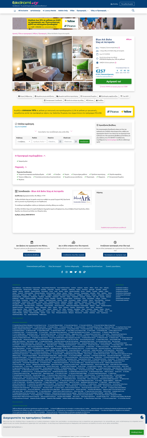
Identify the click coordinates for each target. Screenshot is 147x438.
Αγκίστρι (73, 287)
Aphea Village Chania (110, 393)
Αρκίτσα (21, 291)
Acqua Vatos (111, 359)
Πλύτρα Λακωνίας (17, 309)
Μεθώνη (70, 302)
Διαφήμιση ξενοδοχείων (92, 266)
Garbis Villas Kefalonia (18, 348)
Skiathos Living (16, 355)
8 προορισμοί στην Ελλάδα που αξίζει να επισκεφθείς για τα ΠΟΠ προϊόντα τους (33, 410)
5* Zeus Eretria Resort (60, 328)
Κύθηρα (98, 298)
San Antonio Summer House (44, 361)
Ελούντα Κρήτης (50, 293)
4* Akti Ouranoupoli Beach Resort (21, 359)
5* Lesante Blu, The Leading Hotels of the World (40, 384)
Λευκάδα (85, 300)
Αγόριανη (79, 287)
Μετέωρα (91, 302)
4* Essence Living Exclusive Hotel (90, 361)
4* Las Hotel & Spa (61, 359)
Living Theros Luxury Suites (75, 375)
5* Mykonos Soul (124, 378)
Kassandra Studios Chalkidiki (37, 398)
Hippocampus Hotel (48, 373)
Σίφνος (20, 311)
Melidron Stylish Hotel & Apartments (72, 398)
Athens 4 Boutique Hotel (102, 364)
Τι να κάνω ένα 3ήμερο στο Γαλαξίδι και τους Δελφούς (115, 410)
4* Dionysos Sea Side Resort (34, 386)
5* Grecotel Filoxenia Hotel (55, 325)
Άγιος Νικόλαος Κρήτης (63, 287)
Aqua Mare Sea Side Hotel (114, 355)
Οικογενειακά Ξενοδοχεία (123, 298)
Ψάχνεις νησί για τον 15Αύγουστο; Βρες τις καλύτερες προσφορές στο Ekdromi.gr (68, 412)
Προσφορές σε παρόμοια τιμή (115, 255)
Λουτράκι (34, 302)
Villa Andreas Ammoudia (60, 361)
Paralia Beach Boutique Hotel (36, 350)
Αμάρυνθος (51, 289)
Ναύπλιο (95, 304)
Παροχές (19, 167)
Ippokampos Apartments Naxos (89, 382)
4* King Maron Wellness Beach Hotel (38, 357)
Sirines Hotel (15, 344)
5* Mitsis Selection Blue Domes (30, 369)
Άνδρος (78, 289)
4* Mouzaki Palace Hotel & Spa (47, 334)
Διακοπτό (20, 293)
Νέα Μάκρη (102, 304)
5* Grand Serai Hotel (79, 327)
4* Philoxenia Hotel (102, 337)
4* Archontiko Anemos (124, 398)
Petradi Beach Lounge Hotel (34, 382)
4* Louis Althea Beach (45, 391)
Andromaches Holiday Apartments (109, 378)
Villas (72, 10)
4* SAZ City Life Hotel (72, 339)
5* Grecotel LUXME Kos (85, 325)
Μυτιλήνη (70, 304)
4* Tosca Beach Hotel (73, 328)
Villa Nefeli (99, 369)
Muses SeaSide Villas (115, 339)
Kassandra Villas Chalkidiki (54, 398)
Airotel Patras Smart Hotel (120, 348)
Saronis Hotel (86, 350)
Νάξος (76, 304)
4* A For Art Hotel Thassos (57, 352)
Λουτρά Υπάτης (26, 302)
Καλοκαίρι (36, 10)
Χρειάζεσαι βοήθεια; (31, 255)
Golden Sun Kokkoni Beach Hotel (21, 337)
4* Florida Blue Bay (102, 330)
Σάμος (83, 309)
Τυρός (48, 312)
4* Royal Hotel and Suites (99, 359)
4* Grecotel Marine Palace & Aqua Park (104, 325)
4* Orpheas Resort (36, 387)
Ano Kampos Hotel (17, 366)
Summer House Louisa (53, 366)
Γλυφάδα (94, 291)
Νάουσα (81, 304)
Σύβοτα (77, 311)
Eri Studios (126, 371)
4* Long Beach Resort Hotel (123, 327)
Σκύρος (48, 311)
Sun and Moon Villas (74, 361)
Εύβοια (70, 293)
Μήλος (103, 302)
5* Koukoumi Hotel (108, 369)
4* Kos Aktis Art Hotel (61, 373)
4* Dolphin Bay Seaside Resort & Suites (79, 332)
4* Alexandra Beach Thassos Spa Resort (40, 353)
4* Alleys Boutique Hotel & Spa (92, 398)
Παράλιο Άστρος (29, 307)
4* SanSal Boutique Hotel (68, 368)
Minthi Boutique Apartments (20, 353)
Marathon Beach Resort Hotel (101, 353)
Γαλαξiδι (88, 291)
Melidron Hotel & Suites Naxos (113, 362)
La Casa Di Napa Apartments (20, 361)
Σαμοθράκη (77, 309)
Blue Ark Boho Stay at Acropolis (47, 191)
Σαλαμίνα (69, 309)
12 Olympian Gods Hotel (97, 336)
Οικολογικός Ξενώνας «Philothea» (107, 352)
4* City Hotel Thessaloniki (19, 350)
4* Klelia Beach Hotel (18, 332)
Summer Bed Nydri (81, 389)
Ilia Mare (28, 364)
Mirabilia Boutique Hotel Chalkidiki (73, 353)
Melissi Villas (118, 380)
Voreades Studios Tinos (102, 396)
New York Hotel (80, 368)
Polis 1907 (104, 387)
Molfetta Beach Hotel (70, 378)
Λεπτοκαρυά (72, 300)
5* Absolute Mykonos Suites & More (22, 352)
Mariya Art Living (17, 377)
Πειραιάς (72, 307)
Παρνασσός (43, 307)
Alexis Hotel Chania (89, 375)
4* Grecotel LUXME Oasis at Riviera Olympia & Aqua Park (64, 337)
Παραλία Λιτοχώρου (17, 307)
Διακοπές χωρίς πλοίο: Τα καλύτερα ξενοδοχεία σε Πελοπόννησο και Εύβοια (111, 408)
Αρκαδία (14, 291)
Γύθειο (106, 291)
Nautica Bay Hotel (109, 327)
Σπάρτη (59, 311)
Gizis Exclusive (16, 369)
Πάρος (49, 307)
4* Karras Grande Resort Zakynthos (54, 343)
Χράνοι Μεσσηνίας (33, 314)
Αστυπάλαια (44, 291)
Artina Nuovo (16, 371)
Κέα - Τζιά (95, 296)
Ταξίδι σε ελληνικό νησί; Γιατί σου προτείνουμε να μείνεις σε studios (30, 408)
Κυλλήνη (104, 298)
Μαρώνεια (64, 302)
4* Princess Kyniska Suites (71, 357)
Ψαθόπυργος (43, 314)
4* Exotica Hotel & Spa (87, 328)
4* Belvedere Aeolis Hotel (99, 355)
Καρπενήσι (55, 296)
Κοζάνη (22, 298)
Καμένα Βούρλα (16, 296)
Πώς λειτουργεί (55, 266)
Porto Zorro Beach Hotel (47, 336)
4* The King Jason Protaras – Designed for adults (108, 394)
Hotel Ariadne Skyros (72, 386)
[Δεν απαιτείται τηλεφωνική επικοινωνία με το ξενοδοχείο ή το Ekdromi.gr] (115, 62)
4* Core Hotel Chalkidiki (75, 355)
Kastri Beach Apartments (88, 396)
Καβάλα (49, 295)
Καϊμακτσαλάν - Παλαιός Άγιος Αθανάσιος (64, 295)
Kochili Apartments (109, 350)
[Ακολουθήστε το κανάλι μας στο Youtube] (71, 272)
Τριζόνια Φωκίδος (17, 312)
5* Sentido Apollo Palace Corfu (42, 371)
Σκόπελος (41, 311)
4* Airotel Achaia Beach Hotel (120, 328)
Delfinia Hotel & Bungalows (62, 384)
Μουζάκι (23, 304)
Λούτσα (40, 302)
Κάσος (68, 296)
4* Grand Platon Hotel (43, 330)
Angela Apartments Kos (104, 384)
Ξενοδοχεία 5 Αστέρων (122, 287)
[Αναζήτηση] (133, 10)
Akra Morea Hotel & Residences (114, 336)
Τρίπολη (43, 312)
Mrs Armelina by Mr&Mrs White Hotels (54, 386)
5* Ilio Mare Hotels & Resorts (102, 328)
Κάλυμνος (108, 295)
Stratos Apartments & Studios (51, 368)
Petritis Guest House (119, 361)
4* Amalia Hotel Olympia (46, 341)
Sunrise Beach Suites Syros (120, 384)
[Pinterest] (80, 272)
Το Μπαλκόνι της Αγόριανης (41, 352)
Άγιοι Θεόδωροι (16, 287)
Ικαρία (34, 295)
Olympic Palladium (108, 380)
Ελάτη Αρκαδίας (29, 293)
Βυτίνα (83, 291)
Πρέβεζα (38, 309)
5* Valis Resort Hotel (40, 327)
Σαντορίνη (89, 309)
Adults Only (63, 10)
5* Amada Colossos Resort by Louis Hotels (23, 393)
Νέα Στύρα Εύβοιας (17, 305)
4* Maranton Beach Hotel (58, 330)
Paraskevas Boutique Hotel (60, 371)
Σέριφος (96, 309)
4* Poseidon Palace (53, 327)
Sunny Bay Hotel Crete (56, 357)
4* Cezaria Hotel (82, 344)
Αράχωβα (91, 289)
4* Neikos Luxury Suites (102, 346)
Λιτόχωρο (107, 300)
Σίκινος (14, 311)
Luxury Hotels (50, 10)
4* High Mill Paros (127, 339)
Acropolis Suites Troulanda (94, 366)
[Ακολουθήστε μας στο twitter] (76, 272)
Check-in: (51, 138)
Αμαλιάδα (43, 289)
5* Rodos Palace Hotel (102, 339)
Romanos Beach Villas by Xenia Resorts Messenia (25, 396)
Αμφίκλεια (64, 289)
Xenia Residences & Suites (79, 384)
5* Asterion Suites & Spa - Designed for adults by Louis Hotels (58, 377)
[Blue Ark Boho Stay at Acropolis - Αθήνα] (42, 58)
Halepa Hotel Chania (114, 382)
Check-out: (66, 138)
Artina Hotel (86, 355)
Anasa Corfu (118, 371)
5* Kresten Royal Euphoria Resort (97, 373)
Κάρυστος (62, 296)
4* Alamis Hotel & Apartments (60, 362)
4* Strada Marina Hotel (18, 378)
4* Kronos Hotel (43, 332)
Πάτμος (55, 307)
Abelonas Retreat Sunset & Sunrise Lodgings (64, 393)
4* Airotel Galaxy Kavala (105, 343)
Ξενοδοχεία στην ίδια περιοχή (73, 255)
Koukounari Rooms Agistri (19, 357)
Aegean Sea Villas (38, 380)
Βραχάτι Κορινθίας (74, 291)
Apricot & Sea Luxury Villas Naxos (51, 389)
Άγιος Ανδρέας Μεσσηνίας (49, 287)
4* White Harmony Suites (51, 380)
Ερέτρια (59, 293)
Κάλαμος (94, 295)
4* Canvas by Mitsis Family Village (78, 373)
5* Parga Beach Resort (122, 359)
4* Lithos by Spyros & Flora (67, 380)
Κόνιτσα (46, 298)
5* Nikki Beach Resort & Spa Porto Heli (23, 343)
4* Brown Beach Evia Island (19, 336)
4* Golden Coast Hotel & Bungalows (42, 328)
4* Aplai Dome (112, 373)
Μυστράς (63, 304)
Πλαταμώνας (99, 307)
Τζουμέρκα (100, 311)
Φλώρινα (71, 312)
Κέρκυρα (108, 296)
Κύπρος (32, 300)
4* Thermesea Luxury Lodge (86, 369)
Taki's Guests (76, 396)
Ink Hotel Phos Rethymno (44, 393)
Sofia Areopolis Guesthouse (48, 396)
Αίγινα (96, 287)
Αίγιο (101, 287)
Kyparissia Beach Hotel (84, 359)
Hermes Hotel (127, 368)
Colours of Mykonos (92, 378)
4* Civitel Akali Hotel (119, 375)
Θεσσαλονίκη (16, 295)
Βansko (61, 291)
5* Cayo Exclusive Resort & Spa (20, 368)
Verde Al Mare (82, 366)
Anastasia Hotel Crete (118, 391)
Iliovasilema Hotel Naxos (19, 386)
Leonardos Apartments (78, 346)
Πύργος (49, 309)
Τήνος (106, 311)
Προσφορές (43, 33)
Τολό (111, 311)
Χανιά (98, 312)
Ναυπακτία (88, 304)
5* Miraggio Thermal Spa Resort (67, 344)
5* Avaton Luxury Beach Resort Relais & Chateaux (58, 394)
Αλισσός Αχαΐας (28, 289)
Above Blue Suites (52, 344)
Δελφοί (14, 293)
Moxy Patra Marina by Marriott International (66, 341)
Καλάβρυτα (80, 295)
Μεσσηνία (84, 302)
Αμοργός (57, 289)
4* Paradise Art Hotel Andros (40, 337)
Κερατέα (102, 296)
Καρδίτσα (41, 296)
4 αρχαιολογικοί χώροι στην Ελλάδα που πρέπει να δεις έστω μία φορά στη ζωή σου (35, 414)
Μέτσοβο (97, 302)
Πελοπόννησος (80, 307)
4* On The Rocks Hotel (86, 386)
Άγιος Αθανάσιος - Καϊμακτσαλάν (31, 287)
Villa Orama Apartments (87, 364)
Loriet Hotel (126, 355)
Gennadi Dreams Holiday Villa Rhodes (121, 396)
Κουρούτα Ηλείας (67, 298)
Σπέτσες (64, 311)
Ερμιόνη (64, 293)
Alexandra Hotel (49, 359)
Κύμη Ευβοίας (16, 300)
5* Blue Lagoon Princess (115, 330)
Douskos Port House (93, 344)
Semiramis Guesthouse (105, 348)
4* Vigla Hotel (103, 382)
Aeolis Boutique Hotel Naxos (89, 343)
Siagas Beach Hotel (77, 334)
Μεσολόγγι (77, 302)
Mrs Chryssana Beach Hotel (103, 341)
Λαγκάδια (41, 300)
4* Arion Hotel (91, 330)
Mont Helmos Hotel (115, 346)
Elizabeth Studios (17, 339)
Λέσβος (79, 300)
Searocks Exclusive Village (73, 352)
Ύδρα (53, 312)
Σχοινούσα (93, 311)
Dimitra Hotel (107, 391)
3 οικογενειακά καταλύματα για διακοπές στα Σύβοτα (73, 414)
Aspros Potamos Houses (67, 389)
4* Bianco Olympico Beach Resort (21, 328)
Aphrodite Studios (125, 357)
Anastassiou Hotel (72, 359)
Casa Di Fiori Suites (74, 382)
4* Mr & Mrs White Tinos (83, 336)
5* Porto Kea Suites (36, 368)
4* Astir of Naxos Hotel (18, 382)
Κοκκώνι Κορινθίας (31, 298)
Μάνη (45, 302)
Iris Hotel (28, 348)
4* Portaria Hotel (105, 344)
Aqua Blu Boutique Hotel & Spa (31, 377)
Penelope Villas (81, 378)
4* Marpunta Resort (59, 339)
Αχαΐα (56, 291)
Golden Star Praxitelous (18, 341)
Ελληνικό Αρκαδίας (40, 293)
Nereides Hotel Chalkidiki (64, 396)
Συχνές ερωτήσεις (113, 266)
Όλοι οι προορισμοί (25, 33)
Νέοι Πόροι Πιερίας (29, 305)
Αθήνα (35, 33)
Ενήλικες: (19, 138)
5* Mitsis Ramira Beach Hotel (123, 369)
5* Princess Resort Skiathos (29, 355)
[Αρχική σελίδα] (14, 10)
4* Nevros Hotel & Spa (18, 364)
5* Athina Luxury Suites (104, 368)
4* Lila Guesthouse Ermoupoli (20, 398)
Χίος (25, 314)
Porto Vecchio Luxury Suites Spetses (83, 394)
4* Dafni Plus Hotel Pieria (19, 389)
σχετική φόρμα (111, 140)
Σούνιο (53, 311)
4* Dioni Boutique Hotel (120, 343)
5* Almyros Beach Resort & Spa (21, 373)
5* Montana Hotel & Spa (66, 327)
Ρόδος (64, 309)
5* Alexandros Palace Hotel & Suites (56, 375)
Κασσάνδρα (75, 296)
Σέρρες (102, 309)
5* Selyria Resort (96, 332)
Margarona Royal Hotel (30, 339)
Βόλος (66, 291)
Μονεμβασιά (15, 304)
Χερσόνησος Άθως (17, 314)
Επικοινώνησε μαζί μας (36, 266)
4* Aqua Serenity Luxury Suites (93, 391)
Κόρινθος (52, 298)
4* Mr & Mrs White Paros (77, 362)
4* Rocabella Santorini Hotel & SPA (21, 375)
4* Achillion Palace (91, 368)
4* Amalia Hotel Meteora (19, 346)
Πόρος (25, 309)
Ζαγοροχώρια (84, 293)
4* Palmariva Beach (34, 336)
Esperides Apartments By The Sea (94, 362)
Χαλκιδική (92, 312)
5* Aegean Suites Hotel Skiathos (117, 387)
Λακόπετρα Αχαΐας (51, 300)
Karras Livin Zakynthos (34, 389)
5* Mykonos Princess (27, 371)
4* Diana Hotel (90, 346)
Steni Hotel (32, 361)
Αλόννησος (36, 289)
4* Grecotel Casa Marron (71, 325)
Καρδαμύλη (34, 296)
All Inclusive (23, 10)
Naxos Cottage (98, 386)
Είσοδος (115, 4)
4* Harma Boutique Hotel (96, 371)
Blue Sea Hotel (116, 341)
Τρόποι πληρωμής (72, 266)
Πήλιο (87, 307)
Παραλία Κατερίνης (106, 305)
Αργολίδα (98, 289)
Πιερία (92, 307)
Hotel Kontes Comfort (83, 377)
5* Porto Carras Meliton (63, 334)
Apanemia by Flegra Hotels (87, 341)
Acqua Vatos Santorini (75, 350)
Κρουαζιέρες (90, 298)
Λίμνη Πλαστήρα (99, 300)
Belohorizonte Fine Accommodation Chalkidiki (90, 393)
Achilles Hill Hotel (49, 346)
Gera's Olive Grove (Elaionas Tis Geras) (121, 353)
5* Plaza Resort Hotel (46, 369)
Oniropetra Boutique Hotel (72, 343)
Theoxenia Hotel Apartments (119, 334)
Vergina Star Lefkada (106, 361)
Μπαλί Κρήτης (30, 304)
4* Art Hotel (98, 380)
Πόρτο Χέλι (32, 309)
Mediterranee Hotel (38, 359)
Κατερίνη (88, 296)
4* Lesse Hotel (60, 336)
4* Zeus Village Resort (37, 394)
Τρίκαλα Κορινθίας (34, 312)
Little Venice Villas (17, 391)
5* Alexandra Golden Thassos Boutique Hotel (33, 344)
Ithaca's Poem (88, 353)
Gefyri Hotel (125, 366)
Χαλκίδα (86, 312)
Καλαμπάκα (101, 295)
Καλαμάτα (87, 295)
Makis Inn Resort (108, 371)
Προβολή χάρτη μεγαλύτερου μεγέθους (113, 227)
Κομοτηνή (40, 298)
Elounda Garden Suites (39, 375)
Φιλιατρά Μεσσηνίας (61, 312)
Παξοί (98, 305)
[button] (23, 141)
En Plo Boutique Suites (46, 378)
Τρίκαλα (26, 312)
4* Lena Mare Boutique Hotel (104, 375)
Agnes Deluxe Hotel (56, 364)
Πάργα (37, 307)
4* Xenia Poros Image (31, 332)
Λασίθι (65, 300)
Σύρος (86, 311)
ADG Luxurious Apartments (35, 346)
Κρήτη (84, 298)
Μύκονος (57, 304)
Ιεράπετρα (24, 295)
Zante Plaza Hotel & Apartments (58, 332)
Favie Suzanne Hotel (32, 341)
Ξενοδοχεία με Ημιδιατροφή (123, 293)
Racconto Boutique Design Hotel (48, 355)
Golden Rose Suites (97, 350)
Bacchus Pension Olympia (86, 357)
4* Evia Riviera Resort (18, 330)
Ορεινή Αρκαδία (48, 305)
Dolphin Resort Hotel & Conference (62, 391)
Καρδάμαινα (26, 296)
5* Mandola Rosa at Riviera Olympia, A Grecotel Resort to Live (29, 325)
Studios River (98, 357)
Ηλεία (98, 293)
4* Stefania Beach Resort (89, 337)
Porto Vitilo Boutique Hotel (45, 339)
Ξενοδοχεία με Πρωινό (122, 291)
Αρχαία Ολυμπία (35, 291)
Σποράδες (71, 311)
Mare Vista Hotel (70, 336)
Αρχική (14, 33)
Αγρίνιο (86, 287)
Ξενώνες (118, 296)
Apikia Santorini (58, 378)
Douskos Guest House (32, 378)
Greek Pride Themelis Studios (31, 362)
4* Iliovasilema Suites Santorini (41, 348)
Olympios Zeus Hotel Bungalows (41, 364)
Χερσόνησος (104, 312)
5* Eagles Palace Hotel (50, 382)
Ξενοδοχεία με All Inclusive (123, 295)
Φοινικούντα (78, 312)
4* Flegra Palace (72, 369)
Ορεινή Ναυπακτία (59, 305)
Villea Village (118, 377)
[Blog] (84, 272)
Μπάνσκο (38, 304)
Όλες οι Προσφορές (99, 10)
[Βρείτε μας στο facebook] (62, 272)
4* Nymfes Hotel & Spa (126, 337)
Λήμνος (91, 300)
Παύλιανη (66, 307)
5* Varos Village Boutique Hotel (85, 380)
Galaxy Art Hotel (62, 355)
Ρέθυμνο (55, 309)
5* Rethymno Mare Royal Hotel (21, 387)
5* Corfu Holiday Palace (18, 334)
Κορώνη (59, 298)
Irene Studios (105, 334)
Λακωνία (59, 300)
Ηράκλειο (104, 293)
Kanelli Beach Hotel (32, 334)
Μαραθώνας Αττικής (54, 302)
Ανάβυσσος (72, 289)
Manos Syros (121, 352)
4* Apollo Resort (92, 384)
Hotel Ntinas (119, 350)
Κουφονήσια (77, 298)
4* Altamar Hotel (113, 337)
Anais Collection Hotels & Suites (119, 364)
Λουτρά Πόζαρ (16, 302)
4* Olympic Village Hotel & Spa (110, 332)
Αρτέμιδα (27, 291)
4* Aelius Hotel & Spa (91, 348)
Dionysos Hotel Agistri (107, 377)
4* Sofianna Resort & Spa (31, 391)
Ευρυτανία (77, 293)
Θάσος (110, 293)
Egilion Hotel (128, 344)
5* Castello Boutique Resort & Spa (78, 371)
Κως (36, 300)
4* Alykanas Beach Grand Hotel (92, 334)
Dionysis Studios (50, 350)
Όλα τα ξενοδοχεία (17, 402)
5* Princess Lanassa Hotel (109, 398)
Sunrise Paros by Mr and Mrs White (112, 386)
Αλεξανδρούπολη (17, 289)
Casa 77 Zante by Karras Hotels (112, 366)
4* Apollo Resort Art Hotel (89, 352)
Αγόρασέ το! (113, 81)
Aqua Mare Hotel (95, 377)
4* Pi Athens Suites (45, 362)
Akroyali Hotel (39, 343)
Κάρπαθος (48, 296)
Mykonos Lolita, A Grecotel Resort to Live (114, 389)
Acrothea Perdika (57, 353)
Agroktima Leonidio (56, 348)
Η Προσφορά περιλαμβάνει (29, 155)
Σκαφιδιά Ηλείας (27, 311)
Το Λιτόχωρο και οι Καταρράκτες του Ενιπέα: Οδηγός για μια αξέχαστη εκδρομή (78, 410)
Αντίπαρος (85, 289)
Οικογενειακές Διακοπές (122, 300)
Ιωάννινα (43, 295)
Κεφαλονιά (15, 298)
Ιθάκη (29, 295)
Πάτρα (60, 307)
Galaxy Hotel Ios (16, 362)
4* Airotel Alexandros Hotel (111, 357)
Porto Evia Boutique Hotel (87, 339)
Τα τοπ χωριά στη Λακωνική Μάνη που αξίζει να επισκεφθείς (28, 412)
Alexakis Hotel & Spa (39, 366)
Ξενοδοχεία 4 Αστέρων (122, 289)
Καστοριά (82, 296)
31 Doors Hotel (28, 366)
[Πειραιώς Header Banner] (73, 23)
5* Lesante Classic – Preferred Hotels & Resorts (67, 387)
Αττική (51, 291)
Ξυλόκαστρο (39, 305)
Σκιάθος (35, 311)
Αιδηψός (106, 287)
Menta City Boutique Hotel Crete (91, 387)
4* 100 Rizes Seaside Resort (62, 346)
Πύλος (44, 309)
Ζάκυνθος (92, 293)
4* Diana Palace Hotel (117, 344)
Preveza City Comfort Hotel (71, 364)
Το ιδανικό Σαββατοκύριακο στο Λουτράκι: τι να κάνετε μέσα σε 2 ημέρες (69, 408)
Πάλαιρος (92, 305)
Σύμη (82, 311)
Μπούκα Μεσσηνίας (48, 304)
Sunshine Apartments (62, 350)
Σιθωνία (107, 309)
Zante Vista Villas (78, 391)
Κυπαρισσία (25, 300)
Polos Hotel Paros (117, 368)
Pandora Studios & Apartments (20, 394)
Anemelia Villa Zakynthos (94, 389)
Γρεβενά (101, 291)
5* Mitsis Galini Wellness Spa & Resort (22, 327)
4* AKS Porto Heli (31, 330)
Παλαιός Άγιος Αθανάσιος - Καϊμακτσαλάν (77, 305)
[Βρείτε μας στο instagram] (66, 272)
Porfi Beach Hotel (48, 387)
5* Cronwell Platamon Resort (95, 327)
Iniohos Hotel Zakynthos (19, 384)
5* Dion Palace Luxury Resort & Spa (76, 330)
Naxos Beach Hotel (36, 373)
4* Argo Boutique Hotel (60, 369)
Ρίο (60, 309)
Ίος (38, 295)
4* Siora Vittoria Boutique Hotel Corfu (73, 348)
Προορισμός (82, 10)
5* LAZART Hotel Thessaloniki (68, 366)
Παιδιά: (34, 138)
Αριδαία (105, 289)
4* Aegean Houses (63, 382)
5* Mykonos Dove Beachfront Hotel (22, 380)
